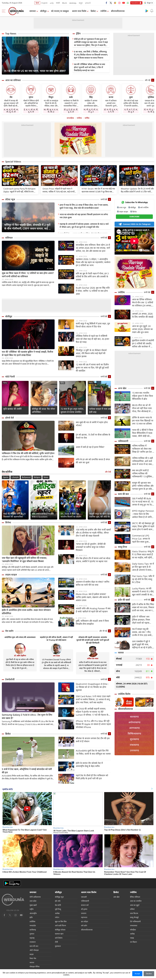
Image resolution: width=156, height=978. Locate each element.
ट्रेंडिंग (78, 33)
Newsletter (135, 3)
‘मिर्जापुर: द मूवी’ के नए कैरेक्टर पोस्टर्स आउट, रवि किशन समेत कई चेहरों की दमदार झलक (91, 353)
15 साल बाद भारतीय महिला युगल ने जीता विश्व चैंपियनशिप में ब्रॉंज (142, 395)
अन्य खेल (122, 388)
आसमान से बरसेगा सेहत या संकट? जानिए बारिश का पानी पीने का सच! (92, 583)
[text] (20, 175)
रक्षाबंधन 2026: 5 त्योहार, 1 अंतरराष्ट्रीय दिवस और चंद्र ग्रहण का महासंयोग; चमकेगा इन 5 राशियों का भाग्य (93, 262)
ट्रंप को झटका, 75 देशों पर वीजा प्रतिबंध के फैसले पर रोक (93, 436)
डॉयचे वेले (9, 417)
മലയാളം (72, 3)
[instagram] (119, 3)
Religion (37, 477)
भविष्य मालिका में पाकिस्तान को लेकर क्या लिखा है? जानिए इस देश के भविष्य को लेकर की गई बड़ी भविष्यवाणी (143, 448)
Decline (149, 974)
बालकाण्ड (134, 716)
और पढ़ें (147, 80)
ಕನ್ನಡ (81, 3)
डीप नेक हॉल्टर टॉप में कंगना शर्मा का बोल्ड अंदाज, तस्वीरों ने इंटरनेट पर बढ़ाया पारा (93, 560)
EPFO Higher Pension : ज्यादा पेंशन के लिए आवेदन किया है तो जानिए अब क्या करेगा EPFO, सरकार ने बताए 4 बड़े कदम (143, 514)
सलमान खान (59, 933)
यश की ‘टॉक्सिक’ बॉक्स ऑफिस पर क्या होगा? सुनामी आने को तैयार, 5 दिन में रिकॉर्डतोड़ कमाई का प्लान (89, 67)
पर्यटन (57, 917)
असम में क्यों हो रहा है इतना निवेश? (90, 446)
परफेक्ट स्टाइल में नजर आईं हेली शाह (100, 410)
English (44, 3)
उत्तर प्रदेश (33, 901)
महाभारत (84, 917)
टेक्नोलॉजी (10, 679)
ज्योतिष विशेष (124, 694)
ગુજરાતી (88, 3)
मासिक (79, 118)
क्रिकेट (93, 11)
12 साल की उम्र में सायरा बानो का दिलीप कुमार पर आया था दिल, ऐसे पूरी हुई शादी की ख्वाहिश (92, 367)
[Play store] (146, 10)
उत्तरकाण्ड (134, 750)
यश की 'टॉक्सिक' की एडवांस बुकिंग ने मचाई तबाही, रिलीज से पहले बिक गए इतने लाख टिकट (27, 353)
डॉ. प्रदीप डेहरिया (20, 655)
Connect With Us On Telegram (137, 224)
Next (67, 55)
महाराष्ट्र (32, 938)
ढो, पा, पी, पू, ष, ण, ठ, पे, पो (111, 110)
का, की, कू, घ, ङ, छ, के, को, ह (51, 110)
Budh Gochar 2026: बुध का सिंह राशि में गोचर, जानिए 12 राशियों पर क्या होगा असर (93, 290)
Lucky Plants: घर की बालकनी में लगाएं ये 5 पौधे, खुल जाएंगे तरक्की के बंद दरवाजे (143, 591)
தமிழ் (52, 3)
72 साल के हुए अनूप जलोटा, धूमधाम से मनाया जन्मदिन (72, 410)
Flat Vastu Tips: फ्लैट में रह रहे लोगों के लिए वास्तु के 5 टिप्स (143, 579)
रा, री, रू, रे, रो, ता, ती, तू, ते (131, 110)
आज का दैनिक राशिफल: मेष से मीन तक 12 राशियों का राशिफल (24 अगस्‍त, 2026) (142, 302)
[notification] (151, 10)
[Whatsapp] (128, 3)
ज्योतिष (103, 11)
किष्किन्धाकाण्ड (134, 733)
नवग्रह (132, 938)
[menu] (4, 11)
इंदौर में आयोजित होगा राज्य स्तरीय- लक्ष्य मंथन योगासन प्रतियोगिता (26, 611)
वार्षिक (87, 118)
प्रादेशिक (32, 921)
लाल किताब (134, 913)
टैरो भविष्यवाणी (135, 921)
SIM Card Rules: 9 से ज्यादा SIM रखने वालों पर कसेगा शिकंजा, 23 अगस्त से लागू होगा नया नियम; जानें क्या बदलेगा (93, 699)
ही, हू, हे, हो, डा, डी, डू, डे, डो (71, 110)
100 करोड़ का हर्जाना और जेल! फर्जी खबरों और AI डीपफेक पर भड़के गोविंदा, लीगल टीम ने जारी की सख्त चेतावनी (93, 532)
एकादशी (84, 897)
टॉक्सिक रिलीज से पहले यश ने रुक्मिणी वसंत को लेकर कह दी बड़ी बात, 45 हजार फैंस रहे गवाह (92, 338)
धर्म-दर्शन (84, 925)
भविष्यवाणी (123, 441)
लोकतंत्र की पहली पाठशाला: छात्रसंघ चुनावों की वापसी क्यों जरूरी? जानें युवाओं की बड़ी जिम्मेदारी (92, 640)
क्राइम (32, 954)
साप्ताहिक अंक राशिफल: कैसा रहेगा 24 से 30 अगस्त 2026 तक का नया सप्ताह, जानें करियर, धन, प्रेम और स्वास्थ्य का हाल (93, 247)
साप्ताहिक (70, 118)
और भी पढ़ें (103, 631)
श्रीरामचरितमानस (118, 11)
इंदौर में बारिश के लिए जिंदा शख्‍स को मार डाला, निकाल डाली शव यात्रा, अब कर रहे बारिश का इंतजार (143, 607)
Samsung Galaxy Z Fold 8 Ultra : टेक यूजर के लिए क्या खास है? (27, 716)
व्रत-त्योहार (84, 921)
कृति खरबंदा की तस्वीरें (12, 408)
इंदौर (31, 917)
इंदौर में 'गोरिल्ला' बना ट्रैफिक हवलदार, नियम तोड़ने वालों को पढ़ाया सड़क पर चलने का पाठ (141, 619)
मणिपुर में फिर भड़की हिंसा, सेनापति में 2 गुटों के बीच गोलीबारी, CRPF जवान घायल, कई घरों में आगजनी (28, 226)
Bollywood (26, 477)
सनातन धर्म (84, 905)
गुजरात (32, 933)
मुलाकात (58, 946)
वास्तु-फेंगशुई (134, 917)
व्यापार (121, 652)
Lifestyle (15, 477)
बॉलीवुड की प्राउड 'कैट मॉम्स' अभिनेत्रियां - (43, 410)
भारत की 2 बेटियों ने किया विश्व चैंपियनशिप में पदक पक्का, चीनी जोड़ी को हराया (142, 433)
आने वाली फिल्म (60, 925)
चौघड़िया (133, 929)
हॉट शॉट (58, 901)
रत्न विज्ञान (133, 942)
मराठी (58, 3)
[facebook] (106, 3)
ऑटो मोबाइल (34, 950)
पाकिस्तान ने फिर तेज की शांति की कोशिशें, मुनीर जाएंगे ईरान (28, 453)
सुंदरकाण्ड (134, 739)
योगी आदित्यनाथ (35, 897)
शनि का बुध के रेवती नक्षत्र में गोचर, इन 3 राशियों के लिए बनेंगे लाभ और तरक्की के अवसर (92, 276)
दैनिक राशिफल (135, 897)
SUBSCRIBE (134, 216)
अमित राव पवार (92, 658)
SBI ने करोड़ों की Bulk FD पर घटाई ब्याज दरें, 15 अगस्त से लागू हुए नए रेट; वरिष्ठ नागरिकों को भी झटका (142, 501)
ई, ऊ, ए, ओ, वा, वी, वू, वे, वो (31, 110)
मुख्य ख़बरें (33, 905)
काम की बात (123, 494)
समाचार (32, 11)
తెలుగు (64, 3)
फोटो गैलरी (10, 376)
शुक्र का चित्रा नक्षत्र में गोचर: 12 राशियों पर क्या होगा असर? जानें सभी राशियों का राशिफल (28, 274)
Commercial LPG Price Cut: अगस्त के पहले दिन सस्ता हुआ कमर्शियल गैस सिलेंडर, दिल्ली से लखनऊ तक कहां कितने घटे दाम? (143, 538)
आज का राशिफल (13, 80)
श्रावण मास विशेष (79, 11)
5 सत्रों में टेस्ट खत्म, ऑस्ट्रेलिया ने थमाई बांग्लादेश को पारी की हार (27, 770)
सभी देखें (104, 199)
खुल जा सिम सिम (61, 921)
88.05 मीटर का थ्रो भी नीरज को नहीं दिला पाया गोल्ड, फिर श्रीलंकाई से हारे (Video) (143, 408)
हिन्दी (37, 3)
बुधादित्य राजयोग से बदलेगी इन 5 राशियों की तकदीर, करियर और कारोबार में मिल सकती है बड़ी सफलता (143, 343)
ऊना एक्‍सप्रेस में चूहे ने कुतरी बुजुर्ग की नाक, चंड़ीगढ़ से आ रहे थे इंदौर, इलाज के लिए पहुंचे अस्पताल (142, 644)
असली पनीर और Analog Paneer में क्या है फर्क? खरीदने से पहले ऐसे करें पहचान (93, 610)
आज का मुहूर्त (134, 905)
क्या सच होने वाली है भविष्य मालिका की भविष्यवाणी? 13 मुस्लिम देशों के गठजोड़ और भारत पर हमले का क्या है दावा (142, 473)
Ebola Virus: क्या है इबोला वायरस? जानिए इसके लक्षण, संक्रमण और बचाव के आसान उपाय (92, 597)
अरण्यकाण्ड (134, 728)
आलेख (57, 913)
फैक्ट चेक (33, 958)
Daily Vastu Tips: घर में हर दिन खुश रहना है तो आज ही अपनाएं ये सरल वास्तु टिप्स (143, 566)
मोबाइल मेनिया (34, 966)
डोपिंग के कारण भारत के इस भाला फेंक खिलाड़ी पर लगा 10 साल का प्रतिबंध (142, 420)
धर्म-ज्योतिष (144, 207)
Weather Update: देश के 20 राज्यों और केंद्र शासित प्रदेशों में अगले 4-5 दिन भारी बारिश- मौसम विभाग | (137, 190)
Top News (10, 33)
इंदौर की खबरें (124, 599)
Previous (3, 55)
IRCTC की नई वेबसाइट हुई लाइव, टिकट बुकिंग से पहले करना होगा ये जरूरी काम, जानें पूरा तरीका (143, 526)
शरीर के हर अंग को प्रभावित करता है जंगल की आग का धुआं (93, 461)
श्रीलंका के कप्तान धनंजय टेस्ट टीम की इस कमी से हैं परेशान (93, 740)
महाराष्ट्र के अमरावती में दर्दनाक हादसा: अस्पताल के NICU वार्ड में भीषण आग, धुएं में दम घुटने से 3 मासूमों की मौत (84, 225)
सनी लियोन (58, 938)
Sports (5, 477)
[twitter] (111, 3)
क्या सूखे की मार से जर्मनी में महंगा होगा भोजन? (92, 424)
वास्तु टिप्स (122, 546)
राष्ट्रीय (32, 909)
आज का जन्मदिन (135, 901)
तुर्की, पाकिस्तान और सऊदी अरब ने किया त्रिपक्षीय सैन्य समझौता (92, 622)
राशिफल (9, 237)
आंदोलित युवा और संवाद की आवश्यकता (20, 637)
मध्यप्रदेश (33, 925)
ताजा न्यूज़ (122, 207)
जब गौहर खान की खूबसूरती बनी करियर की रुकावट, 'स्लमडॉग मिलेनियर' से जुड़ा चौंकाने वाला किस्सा (24, 559)
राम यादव (56, 655)
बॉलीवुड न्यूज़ (59, 897)
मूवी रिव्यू (58, 909)
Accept (137, 974)
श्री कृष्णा (84, 909)
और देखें (108, 471)
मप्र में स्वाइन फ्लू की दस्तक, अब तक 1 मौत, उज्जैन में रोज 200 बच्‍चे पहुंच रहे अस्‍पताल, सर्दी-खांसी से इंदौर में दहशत (141, 632)
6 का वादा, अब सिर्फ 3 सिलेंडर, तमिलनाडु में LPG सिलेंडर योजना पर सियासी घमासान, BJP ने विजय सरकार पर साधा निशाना (91, 54)
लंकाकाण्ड (134, 744)
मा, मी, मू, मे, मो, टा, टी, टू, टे (91, 110)
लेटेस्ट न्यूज (10, 199)
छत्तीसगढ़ (33, 929)
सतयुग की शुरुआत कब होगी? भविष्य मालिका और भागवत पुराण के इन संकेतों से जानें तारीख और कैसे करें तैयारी (143, 485)
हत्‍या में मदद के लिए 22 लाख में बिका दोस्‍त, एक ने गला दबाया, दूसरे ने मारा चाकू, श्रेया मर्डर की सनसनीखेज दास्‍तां (84, 206)
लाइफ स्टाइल (11, 574)
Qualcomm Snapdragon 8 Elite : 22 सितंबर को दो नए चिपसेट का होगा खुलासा (92, 686)
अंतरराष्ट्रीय (33, 913)
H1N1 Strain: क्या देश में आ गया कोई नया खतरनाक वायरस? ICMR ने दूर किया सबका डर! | (98, 190)
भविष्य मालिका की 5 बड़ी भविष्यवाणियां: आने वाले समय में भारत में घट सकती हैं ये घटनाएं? (143, 461)
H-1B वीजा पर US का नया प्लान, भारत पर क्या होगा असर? (35, 71)
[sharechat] (115, 3)
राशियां (132, 909)
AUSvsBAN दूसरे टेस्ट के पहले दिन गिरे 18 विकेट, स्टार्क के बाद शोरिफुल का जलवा (93, 752)
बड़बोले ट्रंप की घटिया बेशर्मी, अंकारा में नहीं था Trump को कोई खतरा (56, 638)
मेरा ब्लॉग (9, 630)
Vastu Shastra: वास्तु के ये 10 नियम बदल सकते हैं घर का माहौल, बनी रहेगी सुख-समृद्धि (143, 554)
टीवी (56, 942)
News (46, 477)
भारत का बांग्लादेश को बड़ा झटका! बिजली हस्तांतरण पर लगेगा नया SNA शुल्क (84, 216)
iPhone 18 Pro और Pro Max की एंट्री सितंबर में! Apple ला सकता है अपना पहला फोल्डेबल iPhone (93, 724)
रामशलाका (133, 925)
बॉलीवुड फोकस (60, 929)
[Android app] (12, 883)
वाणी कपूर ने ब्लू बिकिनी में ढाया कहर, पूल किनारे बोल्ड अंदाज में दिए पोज (93, 325)
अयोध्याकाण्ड (134, 722)
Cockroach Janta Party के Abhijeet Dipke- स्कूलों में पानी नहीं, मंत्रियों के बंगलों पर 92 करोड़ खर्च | (19, 190)
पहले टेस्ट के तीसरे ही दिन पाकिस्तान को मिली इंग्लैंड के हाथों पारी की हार (92, 777)
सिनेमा (5, 383)
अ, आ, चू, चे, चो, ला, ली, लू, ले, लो (11, 110)
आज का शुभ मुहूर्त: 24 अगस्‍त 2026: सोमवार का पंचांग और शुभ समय (142, 329)
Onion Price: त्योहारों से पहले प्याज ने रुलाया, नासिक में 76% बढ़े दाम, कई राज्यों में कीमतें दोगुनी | (58, 190)
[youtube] (123, 3)
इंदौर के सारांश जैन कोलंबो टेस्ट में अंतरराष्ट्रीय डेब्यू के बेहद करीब (89, 764)
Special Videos (13, 161)
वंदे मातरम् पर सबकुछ (60, 11)
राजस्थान (33, 942)
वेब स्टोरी (58, 905)
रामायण (83, 913)
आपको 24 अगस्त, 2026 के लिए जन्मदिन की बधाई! (142, 315)
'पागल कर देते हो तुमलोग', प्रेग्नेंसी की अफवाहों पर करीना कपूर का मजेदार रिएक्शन (91, 546)
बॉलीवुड (43, 11)
